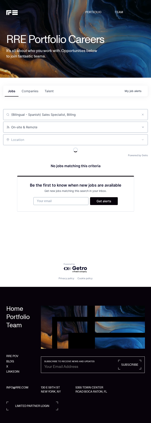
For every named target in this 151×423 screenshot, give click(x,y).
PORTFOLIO (93, 12)
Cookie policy (85, 278)
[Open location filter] (142, 139)
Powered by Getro (138, 155)
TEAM (119, 12)
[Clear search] (142, 114)
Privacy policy (66, 278)
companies (30, 91)
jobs (11, 91)
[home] (16, 12)
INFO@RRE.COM (17, 387)
